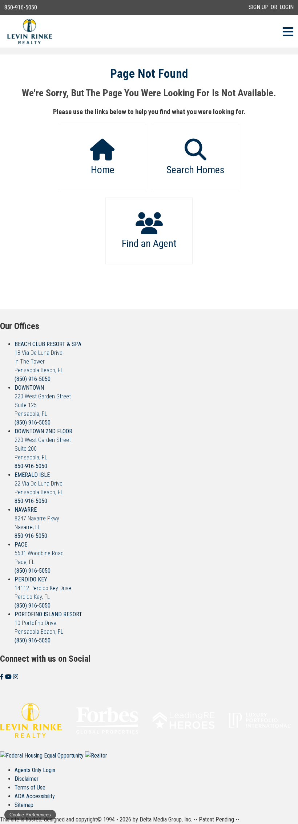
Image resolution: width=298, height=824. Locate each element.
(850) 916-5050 (33, 379)
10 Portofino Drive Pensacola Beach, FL (48, 623)
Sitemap (24, 804)
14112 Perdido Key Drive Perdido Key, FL (43, 588)
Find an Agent (149, 243)
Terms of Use (30, 787)
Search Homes (195, 170)
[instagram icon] (15, 676)
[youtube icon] (9, 676)
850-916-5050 (20, 7)
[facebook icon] (2, 676)
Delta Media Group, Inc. (166, 819)
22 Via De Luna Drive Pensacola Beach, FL (39, 483)
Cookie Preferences (30, 814)
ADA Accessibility (35, 796)
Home (102, 170)
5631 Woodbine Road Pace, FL (39, 553)
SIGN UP (259, 7)
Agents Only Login (35, 770)
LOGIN (286, 7)
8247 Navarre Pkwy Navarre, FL (37, 518)
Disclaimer (27, 778)
